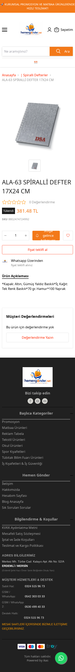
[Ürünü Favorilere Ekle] (68, 235)
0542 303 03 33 (35, 596)
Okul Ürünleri (12, 445)
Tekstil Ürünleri (13, 439)
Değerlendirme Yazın (37, 337)
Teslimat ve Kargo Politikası (22, 545)
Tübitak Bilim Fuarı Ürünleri (22, 457)
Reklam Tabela (13, 433)
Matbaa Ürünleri (14, 428)
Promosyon (11, 422)
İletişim (7, 483)
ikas (45, 660)
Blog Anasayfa (12, 501)
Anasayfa (9, 75)
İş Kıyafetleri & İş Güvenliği (22, 463)
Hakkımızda (11, 489)
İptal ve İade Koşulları (18, 539)
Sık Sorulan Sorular (16, 507)
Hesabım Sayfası (14, 495)
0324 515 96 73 (35, 586)
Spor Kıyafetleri (13, 451)
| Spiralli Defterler (34, 75)
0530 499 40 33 (35, 606)
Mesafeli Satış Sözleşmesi (21, 533)
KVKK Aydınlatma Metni (19, 527)
